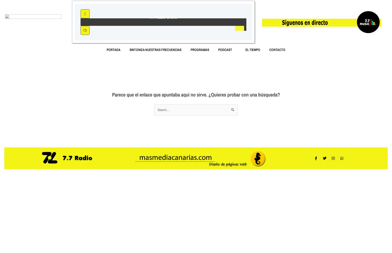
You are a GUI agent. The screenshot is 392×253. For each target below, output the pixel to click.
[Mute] (85, 30)
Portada (113, 49)
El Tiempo (252, 49)
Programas (200, 49)
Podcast (225, 49)
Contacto (277, 49)
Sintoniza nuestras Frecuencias (155, 49)
